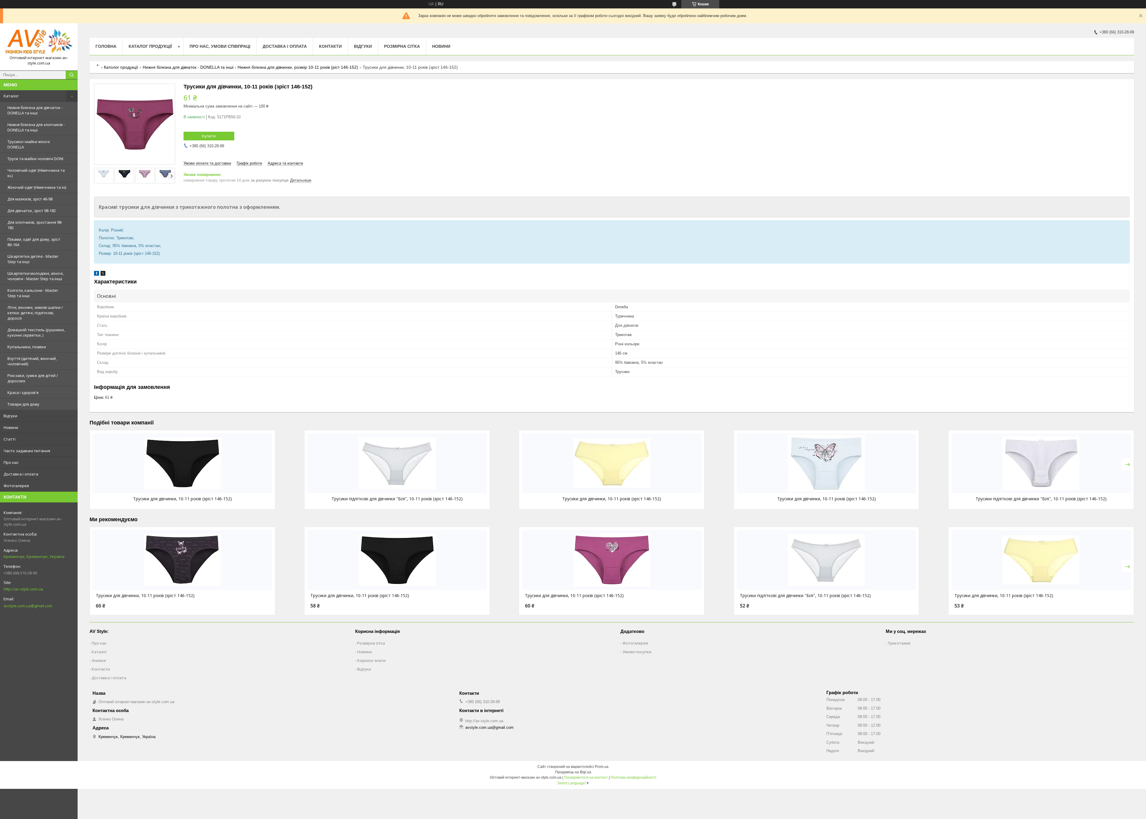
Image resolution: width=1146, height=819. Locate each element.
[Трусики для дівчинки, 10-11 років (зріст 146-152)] (182, 463)
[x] (103, 274)
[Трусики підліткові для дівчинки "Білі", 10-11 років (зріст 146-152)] (397, 463)
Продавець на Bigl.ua (573, 772)
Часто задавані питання (27, 450)
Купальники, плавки (26, 346)
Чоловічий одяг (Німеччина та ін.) (36, 173)
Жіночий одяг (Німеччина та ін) (36, 187)
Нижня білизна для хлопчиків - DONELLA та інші (36, 127)
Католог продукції (121, 67)
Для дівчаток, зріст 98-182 (31, 210)
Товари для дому (23, 404)
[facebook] (96, 274)
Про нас (11, 462)
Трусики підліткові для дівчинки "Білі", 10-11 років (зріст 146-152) (397, 498)
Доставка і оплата (21, 474)
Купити (209, 136)
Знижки (99, 660)
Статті (10, 439)
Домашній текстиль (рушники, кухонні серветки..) (36, 332)
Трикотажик (899, 643)
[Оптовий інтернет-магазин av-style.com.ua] (38, 41)
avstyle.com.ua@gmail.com (28, 605)
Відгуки (10, 415)
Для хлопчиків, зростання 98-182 (34, 225)
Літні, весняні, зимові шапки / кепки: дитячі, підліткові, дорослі (35, 313)
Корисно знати (371, 660)
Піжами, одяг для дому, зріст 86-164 (33, 242)
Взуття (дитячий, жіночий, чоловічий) (32, 361)
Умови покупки (637, 651)
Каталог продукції (150, 46)
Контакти (330, 46)
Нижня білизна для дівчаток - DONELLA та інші (35, 110)
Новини (11, 427)
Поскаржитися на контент (586, 777)
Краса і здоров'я (22, 392)
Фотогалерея (16, 485)
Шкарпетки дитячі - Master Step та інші (32, 259)
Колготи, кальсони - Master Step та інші (32, 293)
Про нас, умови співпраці (220, 46)
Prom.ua (602, 767)
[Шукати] (72, 74)
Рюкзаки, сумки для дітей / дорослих (32, 378)
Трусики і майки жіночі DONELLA (28, 144)
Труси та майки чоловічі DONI (35, 158)
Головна (106, 46)
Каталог (11, 96)
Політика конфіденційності (633, 777)
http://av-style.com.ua (23, 589)
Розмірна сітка (402, 46)
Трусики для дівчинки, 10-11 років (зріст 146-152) (182, 498)
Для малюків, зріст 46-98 (30, 199)
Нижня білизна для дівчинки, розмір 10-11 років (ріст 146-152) (298, 67)
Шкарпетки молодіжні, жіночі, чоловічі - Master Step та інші (35, 276)
